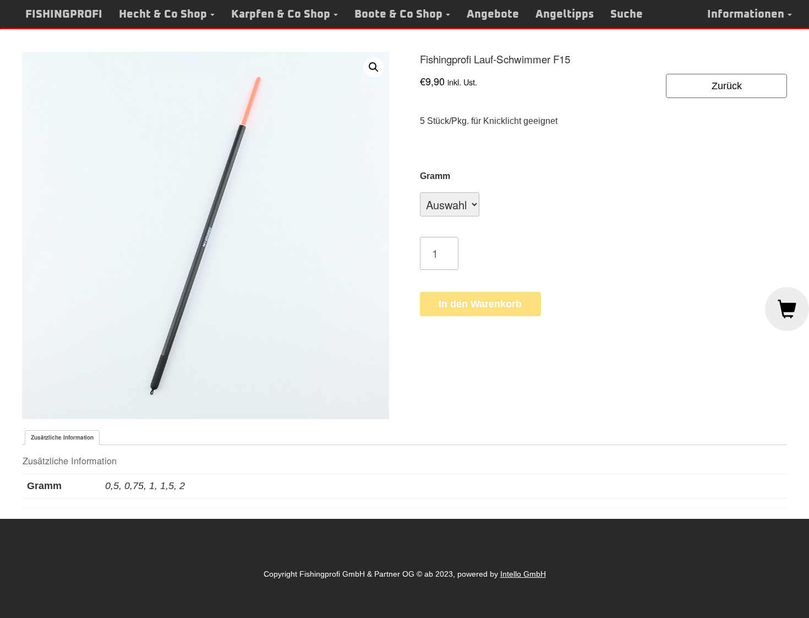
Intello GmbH (523, 574)
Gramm (435, 176)
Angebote (493, 14)
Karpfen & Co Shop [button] (280, 14)
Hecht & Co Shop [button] (163, 14)
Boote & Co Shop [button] (398, 14)
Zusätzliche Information (62, 437)
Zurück (727, 85)
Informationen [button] (745, 14)
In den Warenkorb (480, 304)
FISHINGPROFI (63, 14)
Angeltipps (564, 14)
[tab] (62, 437)
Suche (626, 14)
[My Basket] (787, 309)
